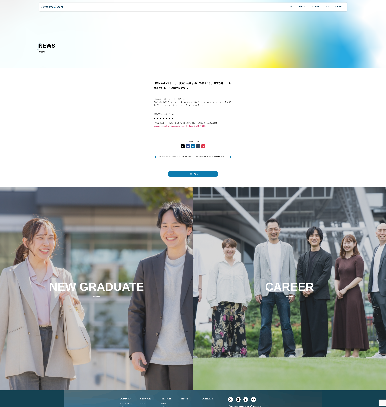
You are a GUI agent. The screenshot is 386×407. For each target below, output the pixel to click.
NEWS (328, 7)
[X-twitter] (230, 399)
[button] (183, 146)
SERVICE (289, 7)
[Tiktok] (245, 399)
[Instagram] (238, 399)
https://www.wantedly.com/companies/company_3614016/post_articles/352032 (179, 126)
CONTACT (339, 7)
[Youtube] (253, 399)
